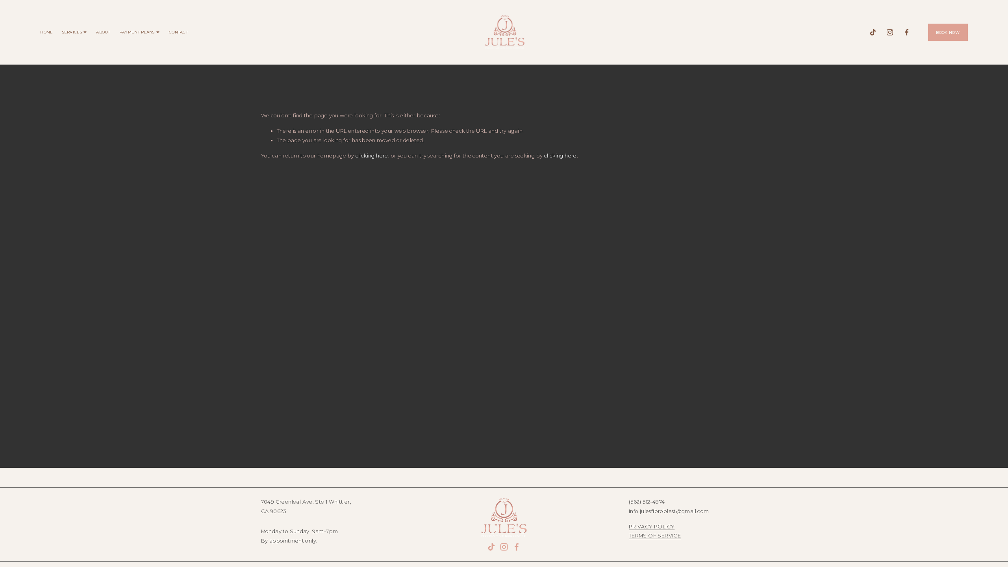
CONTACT (178, 32)
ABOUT (103, 32)
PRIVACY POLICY (651, 526)
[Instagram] (890, 32)
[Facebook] (907, 32)
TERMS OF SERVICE (655, 535)
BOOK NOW (947, 32)
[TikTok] (873, 32)
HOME (46, 32)
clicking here (372, 155)
